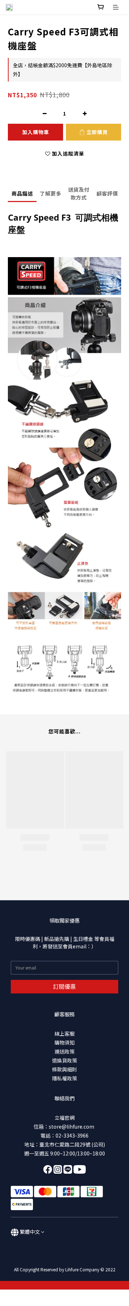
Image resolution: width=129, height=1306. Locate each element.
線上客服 (64, 1033)
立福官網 (64, 1117)
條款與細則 (64, 1069)
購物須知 (64, 1042)
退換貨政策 (64, 1060)
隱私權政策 (64, 1078)
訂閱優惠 (64, 986)
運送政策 (64, 1051)
